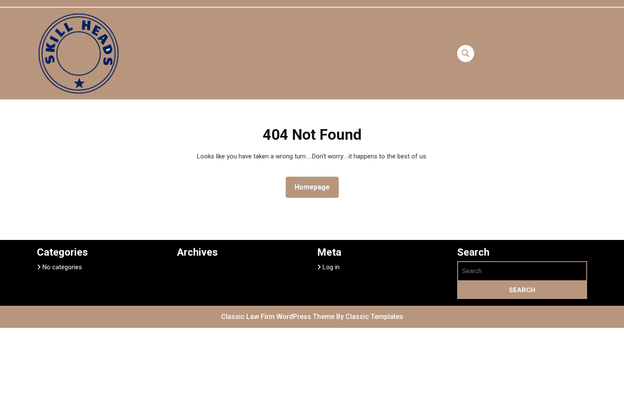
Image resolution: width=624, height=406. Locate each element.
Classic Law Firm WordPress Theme (278, 317)
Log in (331, 267)
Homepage (316, 187)
